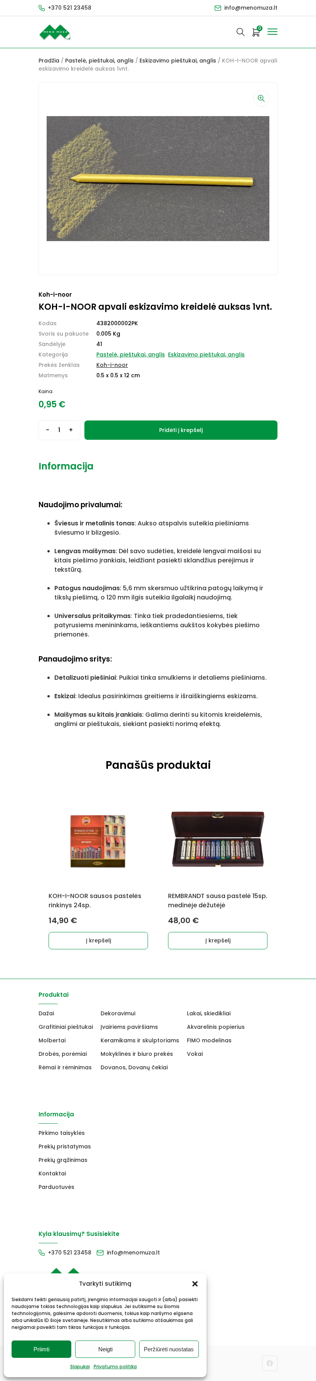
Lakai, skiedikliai (208, 1013)
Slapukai (80, 1366)
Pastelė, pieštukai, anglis (99, 60)
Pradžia (49, 60)
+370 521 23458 (69, 8)
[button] (195, 1284)
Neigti (105, 1349)
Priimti (41, 1349)
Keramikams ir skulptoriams (140, 1040)
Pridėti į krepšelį (181, 430)
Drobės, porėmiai (63, 1054)
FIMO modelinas (209, 1040)
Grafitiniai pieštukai (66, 1027)
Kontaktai (52, 1173)
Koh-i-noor (112, 365)
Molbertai (52, 1040)
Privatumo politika (115, 1366)
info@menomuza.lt (250, 8)
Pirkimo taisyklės (62, 1133)
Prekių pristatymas (65, 1146)
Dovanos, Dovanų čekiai (134, 1067)
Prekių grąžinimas (63, 1160)
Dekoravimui (118, 1013)
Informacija (66, 466)
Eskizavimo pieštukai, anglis (178, 60)
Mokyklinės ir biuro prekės (137, 1054)
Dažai (46, 1013)
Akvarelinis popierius (216, 1027)
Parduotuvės (56, 1187)
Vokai (195, 1054)
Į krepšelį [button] (98, 940)
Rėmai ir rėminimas (65, 1067)
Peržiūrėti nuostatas (169, 1349)
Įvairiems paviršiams (129, 1027)
